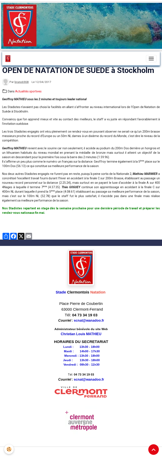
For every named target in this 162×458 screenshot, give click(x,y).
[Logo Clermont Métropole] (81, 422)
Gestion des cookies (81, 452)
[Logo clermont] (81, 392)
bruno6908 (22, 82)
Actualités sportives (28, 91)
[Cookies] (9, 449)
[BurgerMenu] (151, 58)
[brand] (8, 58)
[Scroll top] (153, 449)
